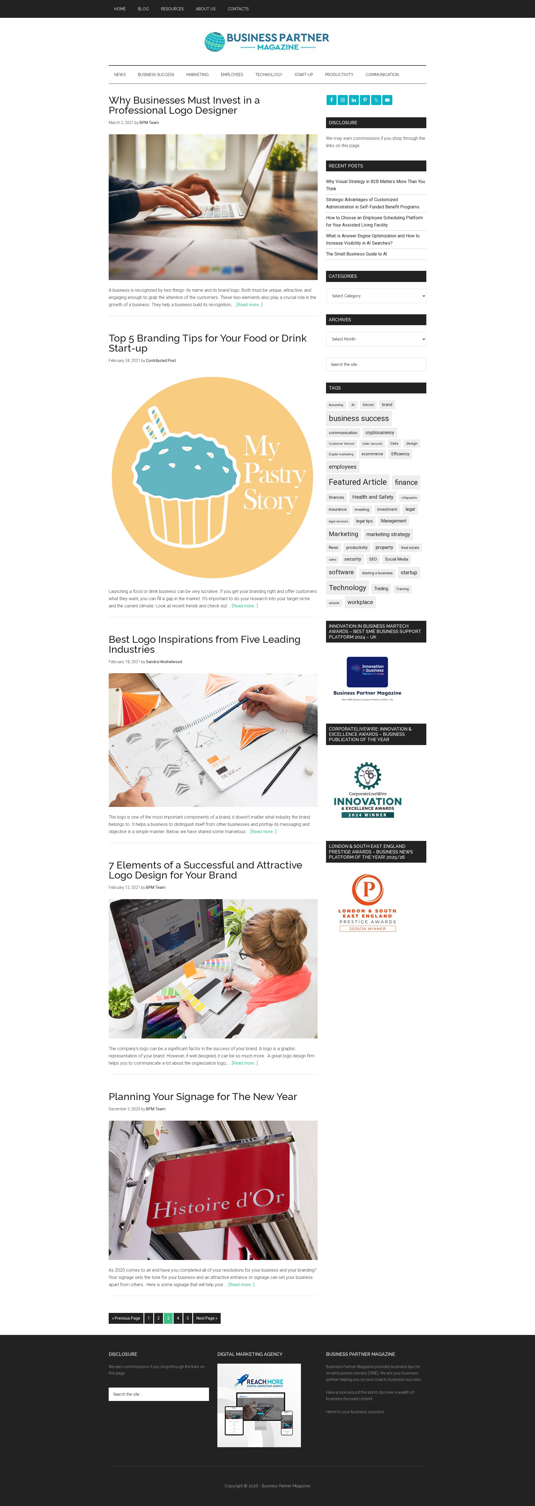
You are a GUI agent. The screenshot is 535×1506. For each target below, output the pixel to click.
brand (387, 404)
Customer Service (341, 444)
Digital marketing (341, 454)
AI (353, 405)
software (341, 572)
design (411, 443)
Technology (347, 587)
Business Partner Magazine (267, 41)
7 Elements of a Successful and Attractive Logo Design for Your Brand (205, 870)
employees (343, 466)
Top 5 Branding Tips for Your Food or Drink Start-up (208, 343)
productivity (357, 547)
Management (393, 521)
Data (394, 443)
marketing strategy (388, 534)
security (352, 559)
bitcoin (368, 405)
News (333, 547)
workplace (360, 602)
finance (406, 482)
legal (410, 509)
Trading (381, 588)
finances (336, 497)
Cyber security (372, 444)
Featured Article (358, 482)
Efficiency (400, 453)
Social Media (396, 559)
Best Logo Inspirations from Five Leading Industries (205, 644)
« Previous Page (126, 1318)
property (384, 547)
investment (387, 509)
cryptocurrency (380, 432)
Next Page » (206, 1318)
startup (409, 573)
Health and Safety (372, 497)
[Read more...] (249, 304)
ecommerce (372, 454)
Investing (362, 509)
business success (359, 418)
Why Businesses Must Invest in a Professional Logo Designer (184, 105)
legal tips (364, 521)
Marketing (343, 534)
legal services (338, 521)
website (334, 603)
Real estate (410, 548)
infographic (409, 498)
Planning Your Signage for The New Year (203, 1096)
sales (332, 559)
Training (402, 589)
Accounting (336, 405)
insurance (338, 509)
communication (343, 432)
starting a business (377, 573)
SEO (373, 559)
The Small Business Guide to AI (356, 254)
